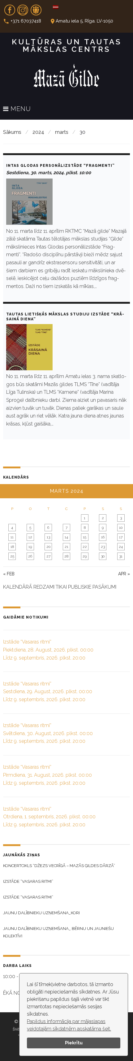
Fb (9, 8)
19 (30, 547)
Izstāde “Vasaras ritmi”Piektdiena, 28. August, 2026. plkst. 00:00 (48, 649)
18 (12, 547)
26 (30, 556)
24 (121, 547)
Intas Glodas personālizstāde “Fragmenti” (60, 165)
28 (66, 556)
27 (48, 556)
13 (48, 537)
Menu (20, 109)
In (23, 8)
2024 (38, 132)
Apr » (124, 573)
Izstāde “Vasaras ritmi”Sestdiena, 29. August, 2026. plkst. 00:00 (47, 691)
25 (12, 556)
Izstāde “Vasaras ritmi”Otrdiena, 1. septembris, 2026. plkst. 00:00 (49, 817)
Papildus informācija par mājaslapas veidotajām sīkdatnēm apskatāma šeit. (69, 1025)
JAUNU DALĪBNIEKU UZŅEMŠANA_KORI (41, 913)
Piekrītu (74, 1042)
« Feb (9, 573)
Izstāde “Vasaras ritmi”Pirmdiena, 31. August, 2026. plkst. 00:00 (47, 775)
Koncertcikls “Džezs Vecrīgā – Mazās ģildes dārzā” (59, 865)
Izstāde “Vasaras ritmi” (28, 881)
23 (103, 547)
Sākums (12, 132)
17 (120, 537)
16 (103, 537)
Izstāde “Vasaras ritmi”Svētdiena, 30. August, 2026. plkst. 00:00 (48, 733)
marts (61, 132)
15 (84, 537)
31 (120, 556)
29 (85, 556)
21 (66, 547)
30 (103, 556)
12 (30, 537)
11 (12, 537)
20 (48, 547)
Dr (35, 8)
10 (120, 527)
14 (66, 537)
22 (85, 547)
